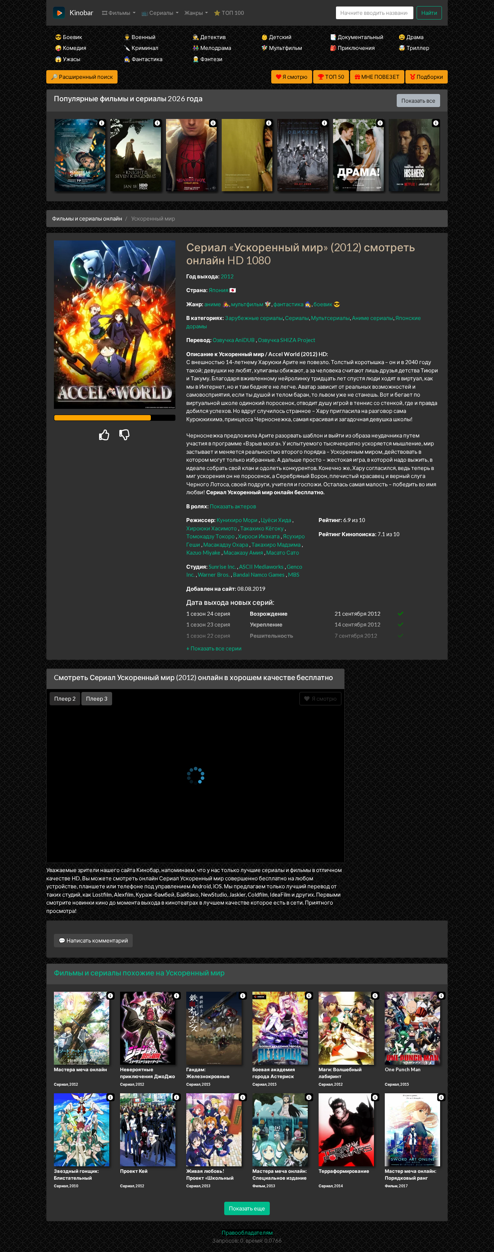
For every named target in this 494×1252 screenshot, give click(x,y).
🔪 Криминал (141, 47)
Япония (218, 290)
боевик (323, 304)
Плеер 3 (96, 698)
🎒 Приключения (352, 47)
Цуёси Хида (276, 520)
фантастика (288, 304)
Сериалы (297, 318)
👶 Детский (276, 37)
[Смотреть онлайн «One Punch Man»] (412, 1027)
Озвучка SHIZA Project (286, 340)
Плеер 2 (65, 698)
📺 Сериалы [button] (157, 12)
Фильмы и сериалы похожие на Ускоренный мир (139, 972)
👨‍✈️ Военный (140, 37)
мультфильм (247, 304)
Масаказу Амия (243, 552)
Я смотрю (323, 698)
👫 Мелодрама (211, 47)
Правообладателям (247, 1232)
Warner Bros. (214, 574)
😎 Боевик (68, 37)
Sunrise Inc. (222, 566)
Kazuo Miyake (203, 552)
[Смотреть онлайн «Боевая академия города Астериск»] (280, 1027)
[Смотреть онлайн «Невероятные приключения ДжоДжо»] (147, 1027)
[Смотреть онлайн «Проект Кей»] (147, 1129)
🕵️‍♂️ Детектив (209, 37)
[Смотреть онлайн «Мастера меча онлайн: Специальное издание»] (280, 1129)
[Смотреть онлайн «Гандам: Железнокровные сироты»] (214, 1027)
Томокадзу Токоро (210, 536)
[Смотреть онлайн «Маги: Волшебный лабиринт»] (346, 1027)
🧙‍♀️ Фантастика (143, 59)
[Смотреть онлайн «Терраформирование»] (346, 1129)
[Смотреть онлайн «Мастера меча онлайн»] (81, 1027)
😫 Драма (411, 37)
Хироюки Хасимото (211, 528)
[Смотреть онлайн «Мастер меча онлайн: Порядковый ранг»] (412, 1129)
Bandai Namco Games (259, 574)
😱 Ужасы (67, 59)
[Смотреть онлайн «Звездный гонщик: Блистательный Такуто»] (81, 1129)
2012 (227, 276)
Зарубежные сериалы (254, 318)
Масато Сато (282, 552)
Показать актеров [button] (233, 506)
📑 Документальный (354, 37)
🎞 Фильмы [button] (116, 12)
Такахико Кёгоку (262, 528)
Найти (429, 12)
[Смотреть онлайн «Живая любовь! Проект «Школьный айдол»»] (214, 1129)
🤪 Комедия (70, 47)
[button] (214, 648)
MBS (293, 574)
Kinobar (81, 12)
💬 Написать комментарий (93, 940)
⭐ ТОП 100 (229, 12)
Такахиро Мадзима (276, 544)
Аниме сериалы (372, 318)
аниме (212, 304)
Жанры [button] (194, 12)
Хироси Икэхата (259, 536)
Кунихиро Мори (237, 520)
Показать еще (247, 1208)
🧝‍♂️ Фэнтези (207, 59)
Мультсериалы (330, 318)
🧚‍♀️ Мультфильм (281, 47)
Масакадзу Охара (225, 544)
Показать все (418, 100)
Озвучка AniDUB (234, 340)
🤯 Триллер (414, 47)
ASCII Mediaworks (261, 566)
